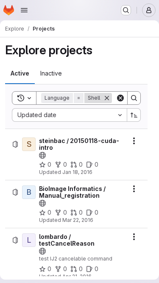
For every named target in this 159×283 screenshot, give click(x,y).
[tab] (20, 73)
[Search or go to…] (126, 10)
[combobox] (69, 115)
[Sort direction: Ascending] (134, 115)
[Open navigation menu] (24, 10)
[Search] (134, 98)
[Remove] (107, 98)
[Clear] (120, 98)
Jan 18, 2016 (77, 172)
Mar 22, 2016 (77, 220)
